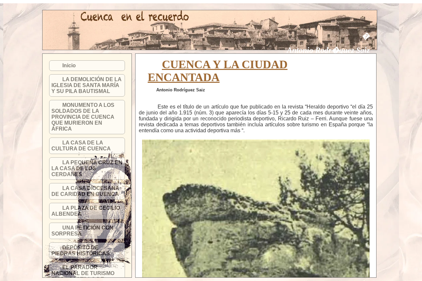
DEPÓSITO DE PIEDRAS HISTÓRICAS (80, 250)
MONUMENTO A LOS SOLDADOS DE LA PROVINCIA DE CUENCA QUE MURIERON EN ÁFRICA (82, 117)
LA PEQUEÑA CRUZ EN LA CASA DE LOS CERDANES (86, 168)
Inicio (69, 65)
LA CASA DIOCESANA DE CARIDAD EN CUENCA (85, 191)
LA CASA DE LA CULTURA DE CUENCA (81, 145)
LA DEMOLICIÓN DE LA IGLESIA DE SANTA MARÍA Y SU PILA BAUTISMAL (86, 85)
